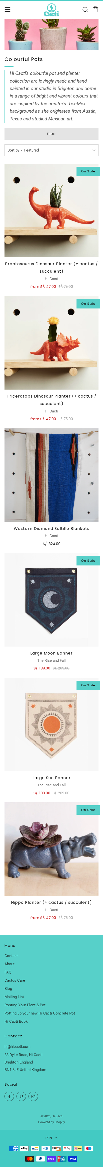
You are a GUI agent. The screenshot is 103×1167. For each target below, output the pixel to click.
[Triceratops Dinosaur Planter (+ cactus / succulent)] (51, 343)
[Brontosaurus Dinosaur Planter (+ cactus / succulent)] (51, 210)
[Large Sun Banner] (51, 724)
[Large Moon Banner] (51, 600)
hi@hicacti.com (17, 1046)
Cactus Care (14, 980)
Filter (51, 133)
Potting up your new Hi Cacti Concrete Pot (39, 1013)
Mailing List (14, 997)
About (9, 964)
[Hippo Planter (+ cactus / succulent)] (51, 849)
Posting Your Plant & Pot (25, 1005)
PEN (49, 1137)
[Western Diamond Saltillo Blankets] (51, 475)
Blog (8, 988)
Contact (11, 956)
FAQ (7, 972)
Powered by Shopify (51, 1122)
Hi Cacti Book (16, 1021)
